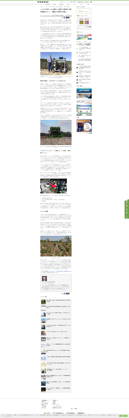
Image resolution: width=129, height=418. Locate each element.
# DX (74, 4)
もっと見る (88, 26)
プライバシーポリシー (56, 404)
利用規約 (54, 403)
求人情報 (54, 401)
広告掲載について (55, 400)
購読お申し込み (44, 401)
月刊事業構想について (45, 400)
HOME (41, 6)
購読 (76, 408)
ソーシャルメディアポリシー (57, 406)
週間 (88, 41)
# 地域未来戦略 (61, 4)
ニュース (44, 6)
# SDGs (81, 4)
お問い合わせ (44, 407)
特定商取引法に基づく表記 (57, 407)
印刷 (67, 17)
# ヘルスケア (40, 4)
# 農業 (88, 4)
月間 (91, 41)
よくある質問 (44, 406)
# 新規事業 (54, 4)
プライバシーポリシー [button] (7, 416)
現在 (85, 41)
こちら (64, 289)
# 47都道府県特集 (47, 4)
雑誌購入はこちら (44, 404)
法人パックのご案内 (45, 403)
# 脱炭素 (67, 4)
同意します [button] (123, 415)
